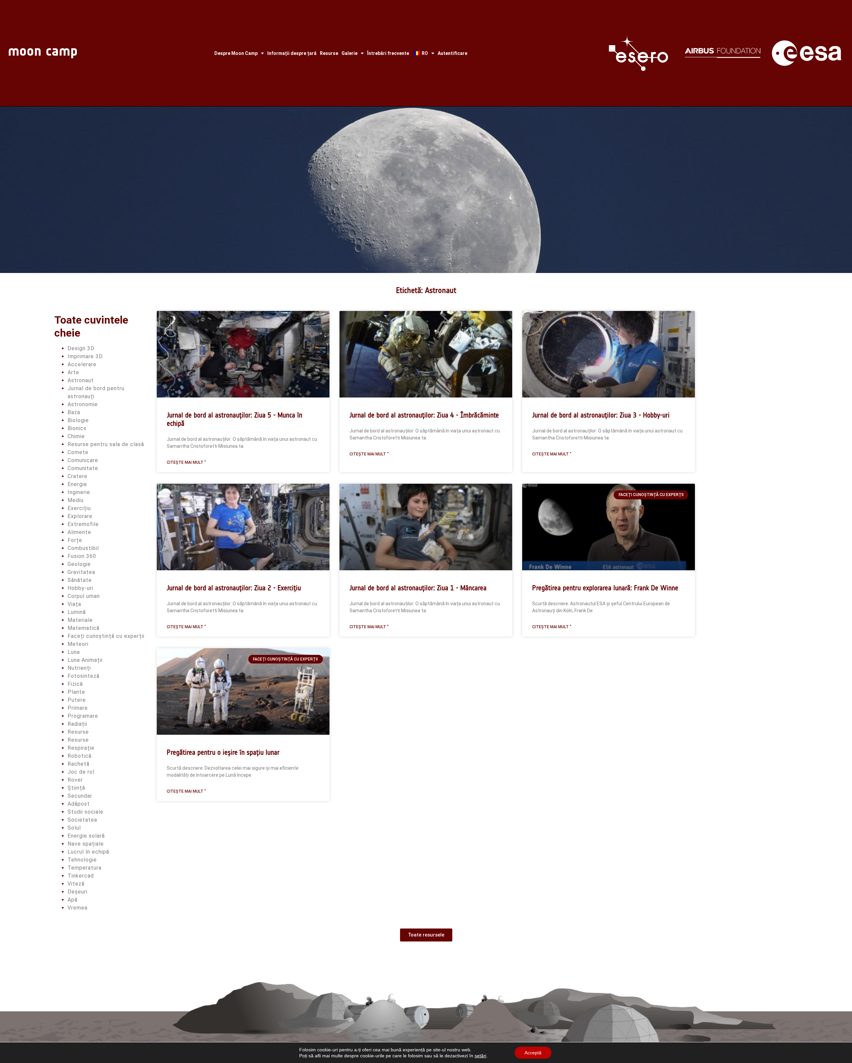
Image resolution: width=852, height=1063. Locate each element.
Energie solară (86, 836)
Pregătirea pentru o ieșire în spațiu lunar (223, 752)
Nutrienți (79, 668)
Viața (74, 604)
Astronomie (83, 404)
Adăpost (79, 804)
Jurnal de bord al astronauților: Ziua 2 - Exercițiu (234, 588)
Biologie (78, 420)
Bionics (77, 428)
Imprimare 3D (85, 356)
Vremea (78, 908)
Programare (83, 716)
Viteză (76, 884)
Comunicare (83, 460)
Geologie (79, 564)
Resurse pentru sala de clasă (106, 444)
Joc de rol (81, 772)
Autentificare (452, 53)
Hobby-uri (80, 588)
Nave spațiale (86, 844)
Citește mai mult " (186, 462)
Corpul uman (84, 596)
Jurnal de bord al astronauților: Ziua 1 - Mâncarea (418, 588)
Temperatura (85, 868)
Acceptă (533, 1052)
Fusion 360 (82, 556)
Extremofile (83, 524)
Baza (74, 412)
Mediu (76, 500)
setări (480, 1055)
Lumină (77, 612)
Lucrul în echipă (88, 852)
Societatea (82, 820)
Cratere (78, 476)
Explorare (80, 516)
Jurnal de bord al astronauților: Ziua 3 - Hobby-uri (601, 415)
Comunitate (83, 468)
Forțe (75, 540)
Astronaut (81, 380)
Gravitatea (81, 572)
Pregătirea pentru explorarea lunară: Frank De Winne (605, 588)
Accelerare (82, 364)
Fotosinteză (84, 676)
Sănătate (80, 580)
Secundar (80, 796)
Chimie (76, 436)
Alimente (79, 532)
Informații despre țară (292, 53)
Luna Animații (85, 660)
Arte (73, 372)
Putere (77, 700)
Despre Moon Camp (236, 53)
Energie (77, 484)
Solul (74, 828)
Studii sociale (86, 812)
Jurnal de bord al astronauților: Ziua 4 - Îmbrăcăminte (424, 415)
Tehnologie (82, 860)
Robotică (80, 756)
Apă (73, 900)
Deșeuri (78, 892)
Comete (78, 452)
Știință (76, 788)
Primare (78, 708)
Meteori (78, 644)
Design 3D (81, 348)
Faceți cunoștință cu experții (106, 636)
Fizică (75, 684)
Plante (76, 692)
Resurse (329, 53)
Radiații (77, 724)
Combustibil (83, 548)
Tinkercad (81, 876)
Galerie (349, 53)
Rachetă (79, 764)
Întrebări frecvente (388, 53)
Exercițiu (79, 508)
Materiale (80, 620)
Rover (75, 780)
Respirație (81, 748)
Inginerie (79, 492)
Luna (74, 652)
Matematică (84, 628)
